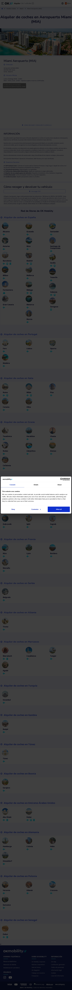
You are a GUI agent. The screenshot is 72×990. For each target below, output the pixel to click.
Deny (13, 509)
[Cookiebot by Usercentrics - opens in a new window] (61, 479)
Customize (34, 509)
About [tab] (59, 485)
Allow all (59, 509)
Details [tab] (36, 485)
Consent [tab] (12, 485)
